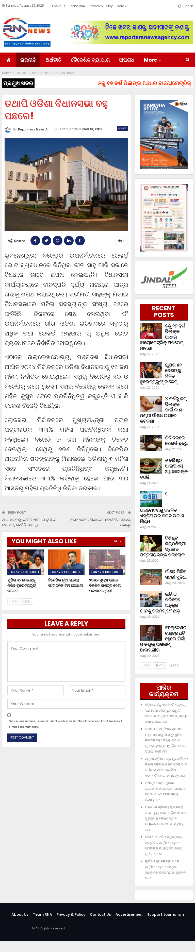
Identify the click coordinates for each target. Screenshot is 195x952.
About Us (58, 6)
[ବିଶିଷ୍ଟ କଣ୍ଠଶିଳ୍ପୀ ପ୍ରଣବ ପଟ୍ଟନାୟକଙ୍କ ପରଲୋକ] (151, 543)
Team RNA (77, 6)
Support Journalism (165, 914)
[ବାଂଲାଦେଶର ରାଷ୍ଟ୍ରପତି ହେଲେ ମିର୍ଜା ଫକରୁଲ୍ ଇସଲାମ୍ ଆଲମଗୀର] (151, 633)
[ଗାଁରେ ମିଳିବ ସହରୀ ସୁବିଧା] (151, 577)
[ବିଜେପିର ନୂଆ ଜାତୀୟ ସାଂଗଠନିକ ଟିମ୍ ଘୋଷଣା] (66, 562)
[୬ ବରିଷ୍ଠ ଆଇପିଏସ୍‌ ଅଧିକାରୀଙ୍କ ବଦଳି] (151, 466)
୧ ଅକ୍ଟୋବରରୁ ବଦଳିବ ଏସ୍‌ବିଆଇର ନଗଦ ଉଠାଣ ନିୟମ (162, 507)
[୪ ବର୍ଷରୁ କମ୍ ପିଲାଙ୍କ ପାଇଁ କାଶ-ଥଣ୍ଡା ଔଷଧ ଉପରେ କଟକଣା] (151, 404)
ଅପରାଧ (127, 59)
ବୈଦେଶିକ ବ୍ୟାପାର (90, 59)
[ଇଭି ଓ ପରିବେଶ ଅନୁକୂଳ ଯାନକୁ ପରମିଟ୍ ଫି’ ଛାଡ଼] (151, 599)
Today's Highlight (24, 572)
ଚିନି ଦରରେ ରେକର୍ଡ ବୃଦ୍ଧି (176, 440)
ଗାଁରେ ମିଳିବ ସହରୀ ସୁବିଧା (176, 574)
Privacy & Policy (101, 6)
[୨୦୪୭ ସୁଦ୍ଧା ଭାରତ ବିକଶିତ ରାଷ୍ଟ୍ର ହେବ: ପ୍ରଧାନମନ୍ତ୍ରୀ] (107, 562)
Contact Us (100, 914)
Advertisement (129, 914)
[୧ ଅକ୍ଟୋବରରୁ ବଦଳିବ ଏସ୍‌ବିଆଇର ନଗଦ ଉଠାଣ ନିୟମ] (151, 499)
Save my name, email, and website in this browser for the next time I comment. (65, 724)
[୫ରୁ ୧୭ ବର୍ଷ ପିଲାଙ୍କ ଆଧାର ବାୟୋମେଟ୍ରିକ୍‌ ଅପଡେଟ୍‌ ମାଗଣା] (151, 331)
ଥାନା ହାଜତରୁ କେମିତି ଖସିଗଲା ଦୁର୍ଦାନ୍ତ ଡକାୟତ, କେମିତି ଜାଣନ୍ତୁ (29, 522)
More (121, 6)
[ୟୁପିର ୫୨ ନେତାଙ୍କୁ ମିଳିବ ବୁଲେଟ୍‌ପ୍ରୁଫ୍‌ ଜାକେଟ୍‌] (25, 562)
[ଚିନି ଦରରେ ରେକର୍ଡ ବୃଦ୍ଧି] (151, 443)
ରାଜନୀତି (28, 59)
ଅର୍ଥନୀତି (53, 59)
